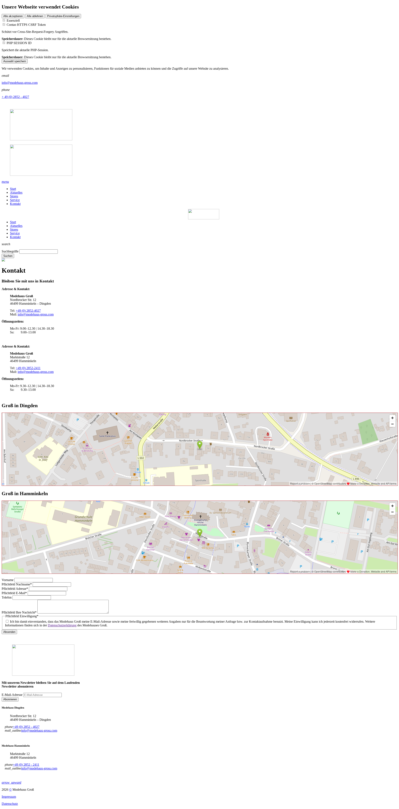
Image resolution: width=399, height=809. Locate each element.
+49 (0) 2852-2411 (28, 368)
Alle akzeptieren (13, 16)
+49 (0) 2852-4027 (28, 310)
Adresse (15, 588)
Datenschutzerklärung (62, 625)
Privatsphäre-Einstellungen (63, 16)
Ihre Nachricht (19, 612)
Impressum (9, 796)
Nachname (17, 584)
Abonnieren (10, 699)
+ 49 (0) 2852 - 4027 (15, 97)
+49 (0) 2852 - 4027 (26, 727)
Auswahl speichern (14, 61)
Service (15, 200)
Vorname (8, 580)
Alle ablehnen (35, 16)
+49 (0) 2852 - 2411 (26, 764)
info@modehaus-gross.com (20, 82)
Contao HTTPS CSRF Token (26, 24)
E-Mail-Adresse (12, 694)
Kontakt (15, 203)
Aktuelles (16, 192)
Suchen (7, 255)
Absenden (9, 631)
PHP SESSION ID (19, 43)
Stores (14, 196)
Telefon (7, 597)
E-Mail (14, 593)
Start (13, 188)
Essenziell (13, 20)
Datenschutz (10, 803)
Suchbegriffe (10, 251)
